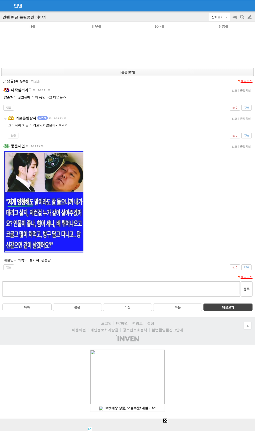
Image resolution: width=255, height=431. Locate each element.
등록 (247, 289)
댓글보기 (228, 307)
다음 (178, 307)
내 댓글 (96, 26)
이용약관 (79, 330)
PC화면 (122, 323)
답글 (8, 107)
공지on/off (235, 19)
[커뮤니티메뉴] (5, 5)
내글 (32, 26)
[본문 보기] (128, 72)
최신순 (35, 81)
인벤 (18, 5)
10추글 (160, 26)
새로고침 (247, 81)
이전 (127, 307)
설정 (150, 323)
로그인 (106, 323)
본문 (77, 307)
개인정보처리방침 (104, 330)
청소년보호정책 (135, 330)
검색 (242, 19)
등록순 (24, 81)
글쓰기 (250, 17)
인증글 (223, 26)
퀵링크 (137, 323)
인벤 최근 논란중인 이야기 (24, 17)
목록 (27, 307)
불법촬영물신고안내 (167, 330)
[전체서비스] (249, 5)
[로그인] (240, 5)
